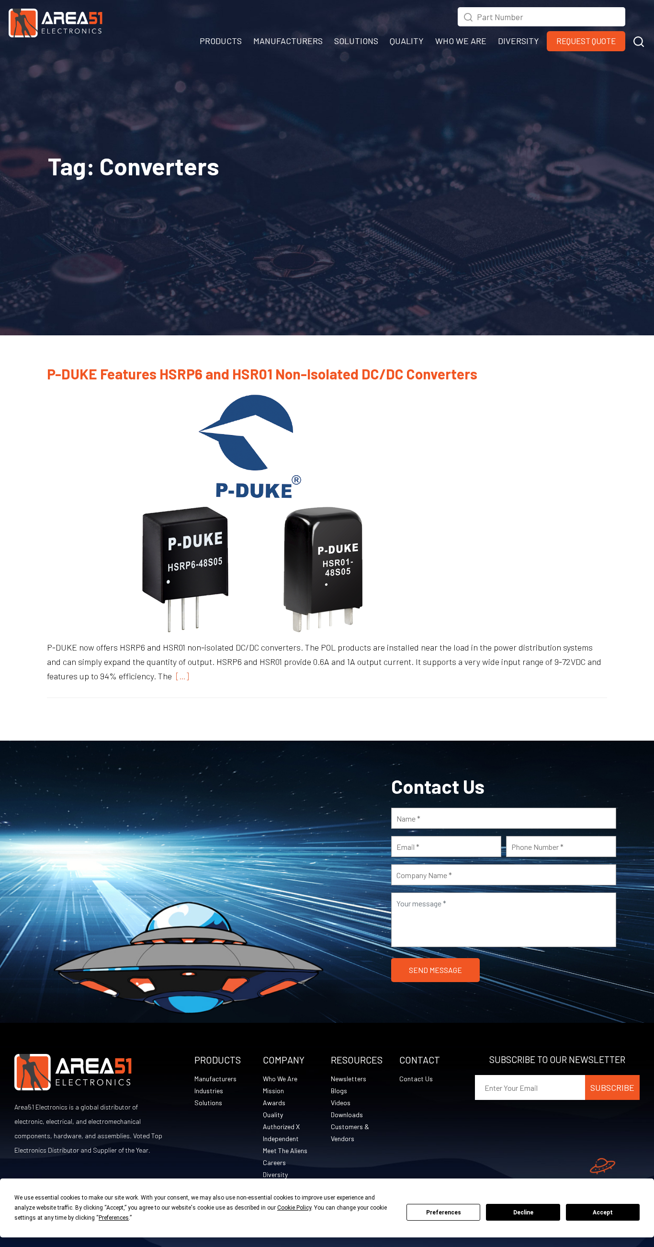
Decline (523, 1212)
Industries (208, 1091)
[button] (638, 40)
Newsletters (348, 1079)
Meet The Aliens (285, 1150)
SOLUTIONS (356, 40)
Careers (274, 1162)
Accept (603, 1212)
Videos (340, 1102)
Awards (274, 1102)
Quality (273, 1114)
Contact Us (416, 1079)
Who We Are (280, 1079)
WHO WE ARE (460, 40)
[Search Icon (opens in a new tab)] (468, 15)
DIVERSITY (518, 40)
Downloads (347, 1114)
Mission (273, 1091)
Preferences (443, 1212)
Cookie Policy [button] (294, 1207)
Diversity (275, 1174)
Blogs (339, 1091)
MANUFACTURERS (288, 40)
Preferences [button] (114, 1217)
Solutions (208, 1102)
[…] (180, 676)
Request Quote (586, 41)
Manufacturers (215, 1079)
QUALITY (407, 40)
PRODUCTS (221, 40)
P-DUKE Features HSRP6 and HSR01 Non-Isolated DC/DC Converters (262, 373)
